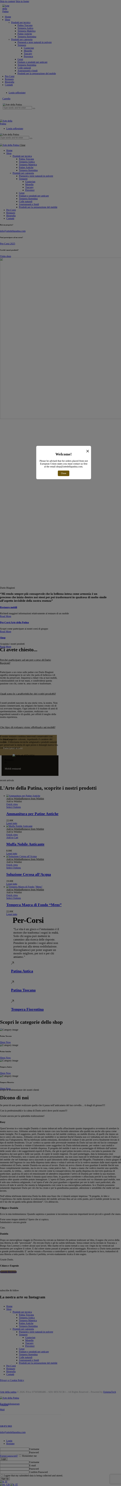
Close (63, 473)
